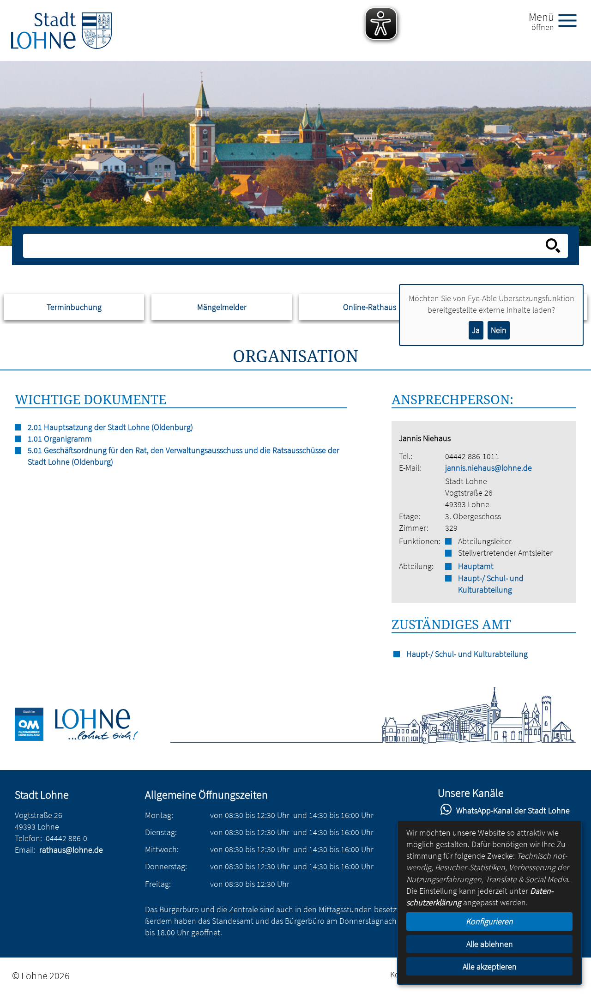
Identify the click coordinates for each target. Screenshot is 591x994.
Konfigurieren (489, 921)
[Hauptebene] (61, 30)
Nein (499, 330)
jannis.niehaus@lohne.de (488, 467)
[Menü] (571, 19)
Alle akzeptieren (490, 966)
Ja (476, 330)
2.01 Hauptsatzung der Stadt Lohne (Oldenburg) (110, 427)
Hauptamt (476, 566)
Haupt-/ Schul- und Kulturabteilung (491, 584)
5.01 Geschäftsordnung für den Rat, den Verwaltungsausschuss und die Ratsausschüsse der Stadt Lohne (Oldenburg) (183, 456)
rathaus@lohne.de (71, 849)
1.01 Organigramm (60, 438)
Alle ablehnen (489, 944)
